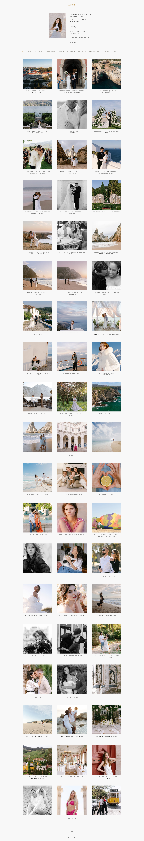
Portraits (82, 51)
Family (61, 51)
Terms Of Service (72, 837)
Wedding (117, 51)
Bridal (29, 51)
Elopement (39, 51)
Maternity (71, 51)
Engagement (51, 51)
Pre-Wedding (94, 51)
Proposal (106, 51)
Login (26, 61)
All (22, 51)
